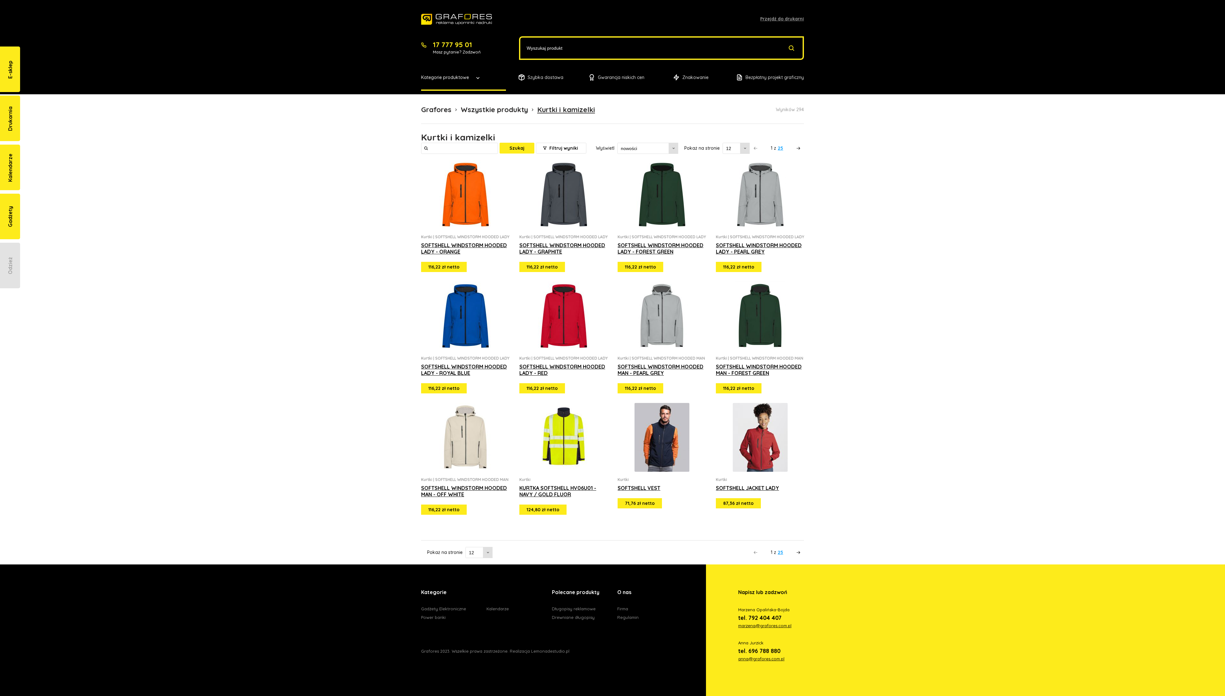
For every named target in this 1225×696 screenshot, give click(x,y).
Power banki (433, 617)
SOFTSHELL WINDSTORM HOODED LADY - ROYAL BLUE (464, 369)
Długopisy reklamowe (574, 608)
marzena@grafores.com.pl (764, 625)
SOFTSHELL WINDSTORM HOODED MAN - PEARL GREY (660, 369)
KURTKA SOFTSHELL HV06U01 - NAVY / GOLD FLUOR (557, 491)
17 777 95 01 (452, 44)
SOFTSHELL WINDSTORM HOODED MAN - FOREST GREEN (759, 369)
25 (780, 148)
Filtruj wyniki (563, 148)
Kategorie (434, 592)
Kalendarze (497, 608)
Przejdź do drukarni (782, 19)
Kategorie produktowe (445, 77)
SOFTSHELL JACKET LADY (747, 488)
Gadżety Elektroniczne (443, 608)
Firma (622, 608)
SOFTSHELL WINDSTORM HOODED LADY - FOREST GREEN (660, 248)
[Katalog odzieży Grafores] (456, 19)
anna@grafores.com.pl (761, 658)
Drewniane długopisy (573, 617)
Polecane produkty (575, 592)
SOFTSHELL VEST (639, 488)
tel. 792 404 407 (760, 617)
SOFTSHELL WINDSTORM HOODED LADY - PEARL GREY (759, 248)
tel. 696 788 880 (759, 651)
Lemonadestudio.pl (550, 651)
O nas (624, 592)
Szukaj (516, 148)
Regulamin (628, 617)
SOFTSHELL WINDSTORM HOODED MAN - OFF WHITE (464, 491)
